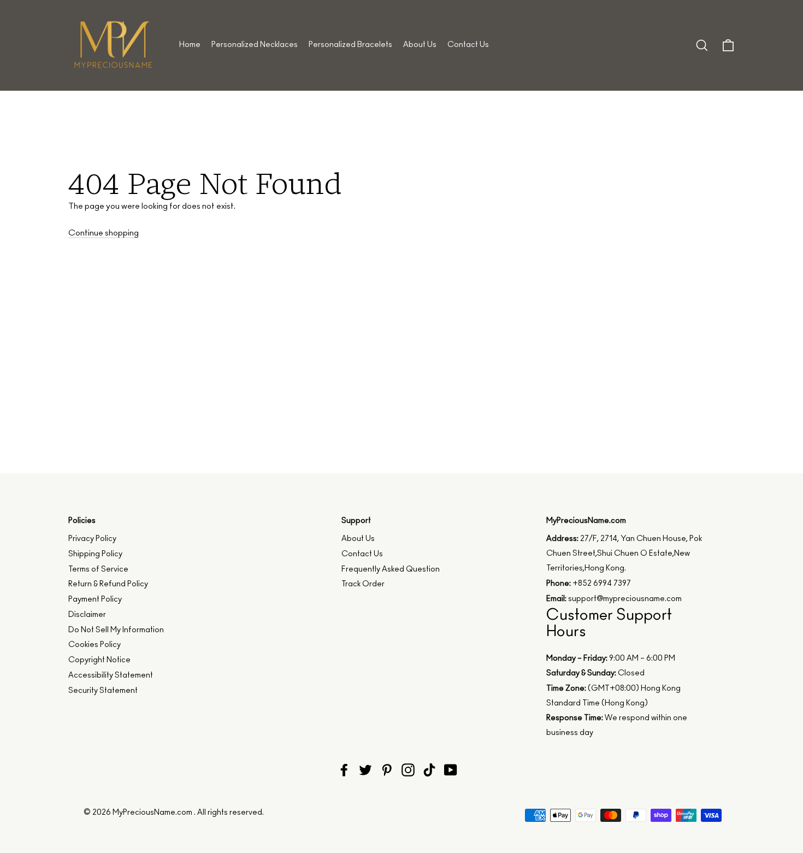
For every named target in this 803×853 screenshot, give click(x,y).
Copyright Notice (99, 660)
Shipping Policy (95, 554)
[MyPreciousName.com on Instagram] (408, 769)
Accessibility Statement (110, 675)
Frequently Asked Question (390, 569)
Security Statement (103, 691)
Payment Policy (95, 599)
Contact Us (468, 45)
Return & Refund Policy (108, 584)
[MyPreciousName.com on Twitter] (365, 769)
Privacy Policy (92, 539)
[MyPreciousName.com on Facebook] (344, 769)
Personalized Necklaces (254, 45)
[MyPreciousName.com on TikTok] (429, 769)
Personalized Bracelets (350, 45)
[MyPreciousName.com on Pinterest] (386, 769)
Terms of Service (98, 569)
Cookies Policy (94, 645)
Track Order (363, 584)
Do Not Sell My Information (116, 630)
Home (189, 45)
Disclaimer (87, 615)
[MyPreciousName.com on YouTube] (450, 769)
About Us (419, 45)
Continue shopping (103, 233)
